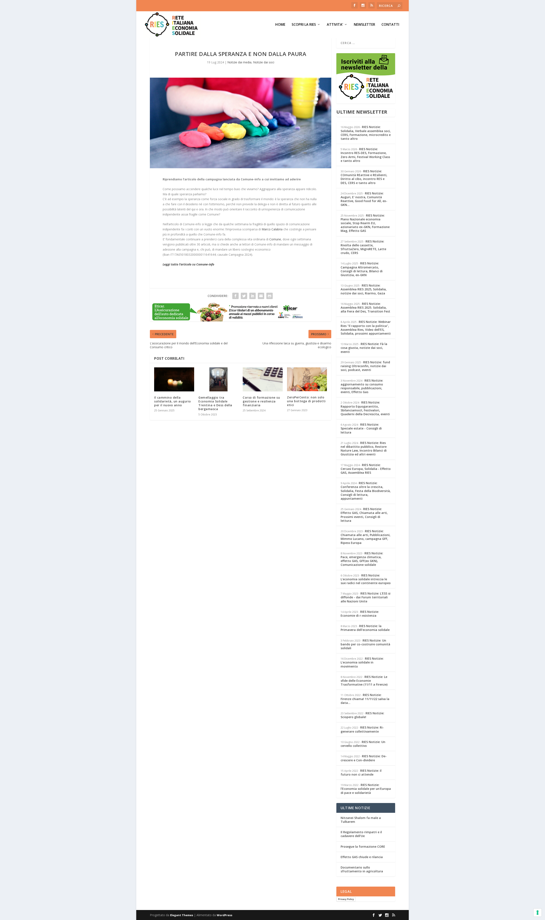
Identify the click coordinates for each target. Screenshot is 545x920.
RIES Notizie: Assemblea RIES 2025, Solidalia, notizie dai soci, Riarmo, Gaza (364, 289)
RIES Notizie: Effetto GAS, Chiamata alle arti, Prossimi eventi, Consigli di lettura (364, 515)
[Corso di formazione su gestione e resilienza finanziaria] (263, 379)
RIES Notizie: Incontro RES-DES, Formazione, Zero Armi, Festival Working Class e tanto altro (365, 155)
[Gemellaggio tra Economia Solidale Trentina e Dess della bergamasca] (218, 379)
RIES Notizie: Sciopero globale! (362, 715)
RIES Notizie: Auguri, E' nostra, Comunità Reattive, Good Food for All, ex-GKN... (364, 199)
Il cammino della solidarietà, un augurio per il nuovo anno (172, 401)
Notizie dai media (239, 62)
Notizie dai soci (263, 62)
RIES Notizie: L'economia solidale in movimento (362, 662)
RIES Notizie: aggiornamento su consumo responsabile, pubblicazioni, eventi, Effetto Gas (362, 386)
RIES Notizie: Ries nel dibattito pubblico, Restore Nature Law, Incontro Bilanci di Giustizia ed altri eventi (364, 448)
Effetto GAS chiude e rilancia (362, 857)
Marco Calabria (272, 229)
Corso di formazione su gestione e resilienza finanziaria (261, 401)
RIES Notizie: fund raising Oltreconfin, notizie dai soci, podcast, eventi (365, 366)
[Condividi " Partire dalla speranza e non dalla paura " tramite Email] (261, 296)
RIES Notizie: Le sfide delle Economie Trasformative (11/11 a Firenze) (364, 680)
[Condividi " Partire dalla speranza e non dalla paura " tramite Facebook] (235, 296)
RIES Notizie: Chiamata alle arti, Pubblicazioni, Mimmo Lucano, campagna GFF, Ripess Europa (365, 537)
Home (280, 25)
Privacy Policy (346, 899)
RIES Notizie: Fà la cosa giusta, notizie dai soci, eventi (364, 348)
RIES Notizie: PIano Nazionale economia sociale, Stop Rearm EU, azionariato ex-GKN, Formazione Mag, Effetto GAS (365, 223)
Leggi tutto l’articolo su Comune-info (188, 264)
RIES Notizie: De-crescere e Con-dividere (364, 758)
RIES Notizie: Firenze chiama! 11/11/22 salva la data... (365, 699)
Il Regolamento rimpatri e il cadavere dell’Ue (361, 834)
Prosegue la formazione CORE (363, 846)
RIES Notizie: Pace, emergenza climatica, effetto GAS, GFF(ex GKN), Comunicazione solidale (362, 559)
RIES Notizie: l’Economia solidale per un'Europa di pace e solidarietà (366, 788)
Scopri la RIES (304, 25)
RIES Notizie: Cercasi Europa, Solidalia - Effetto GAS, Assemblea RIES (366, 469)
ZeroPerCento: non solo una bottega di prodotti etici (306, 401)
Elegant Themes (181, 915)
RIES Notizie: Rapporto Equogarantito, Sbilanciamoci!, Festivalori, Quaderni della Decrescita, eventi (365, 408)
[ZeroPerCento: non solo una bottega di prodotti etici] (307, 379)
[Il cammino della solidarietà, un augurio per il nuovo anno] (174, 379)
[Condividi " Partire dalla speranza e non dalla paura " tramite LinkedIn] (252, 296)
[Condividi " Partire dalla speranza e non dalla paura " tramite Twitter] (244, 296)
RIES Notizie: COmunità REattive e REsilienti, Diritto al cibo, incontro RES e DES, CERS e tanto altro (364, 177)
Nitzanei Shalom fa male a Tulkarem (361, 820)
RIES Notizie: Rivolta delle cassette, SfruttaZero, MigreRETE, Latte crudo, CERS (363, 247)
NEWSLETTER (364, 25)
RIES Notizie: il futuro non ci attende (361, 772)
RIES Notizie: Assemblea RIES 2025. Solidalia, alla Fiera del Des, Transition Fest (365, 307)
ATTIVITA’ (335, 25)
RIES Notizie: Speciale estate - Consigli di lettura (361, 428)
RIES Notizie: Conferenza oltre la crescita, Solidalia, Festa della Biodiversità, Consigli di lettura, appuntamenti (366, 491)
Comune (275, 239)
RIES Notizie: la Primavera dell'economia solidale (365, 628)
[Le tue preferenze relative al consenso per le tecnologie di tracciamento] (538, 913)
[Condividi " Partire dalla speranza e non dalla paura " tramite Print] (269, 296)
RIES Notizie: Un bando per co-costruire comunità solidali (365, 644)
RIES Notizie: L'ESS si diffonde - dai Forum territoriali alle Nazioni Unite (365, 597)
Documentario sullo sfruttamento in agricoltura (362, 869)
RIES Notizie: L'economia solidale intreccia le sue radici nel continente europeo (366, 579)
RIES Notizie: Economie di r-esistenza (360, 614)
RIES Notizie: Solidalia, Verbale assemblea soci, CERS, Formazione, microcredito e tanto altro (366, 133)
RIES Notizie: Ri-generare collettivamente (362, 729)
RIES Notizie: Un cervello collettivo (363, 744)
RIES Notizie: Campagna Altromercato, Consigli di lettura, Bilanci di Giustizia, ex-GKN (362, 269)
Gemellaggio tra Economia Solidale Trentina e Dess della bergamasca (215, 403)
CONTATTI (390, 25)
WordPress (224, 915)
